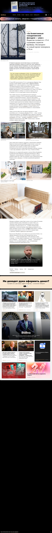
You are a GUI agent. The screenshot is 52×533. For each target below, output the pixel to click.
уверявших (26, 106)
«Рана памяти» (35, 97)
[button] (13, 130)
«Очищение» (33, 117)
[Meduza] (3, 15)
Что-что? (16, 272)
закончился (18, 63)
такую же (31, 228)
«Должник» (33, 159)
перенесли (26, 232)
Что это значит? (14, 531)
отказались (34, 104)
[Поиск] (48, 15)
